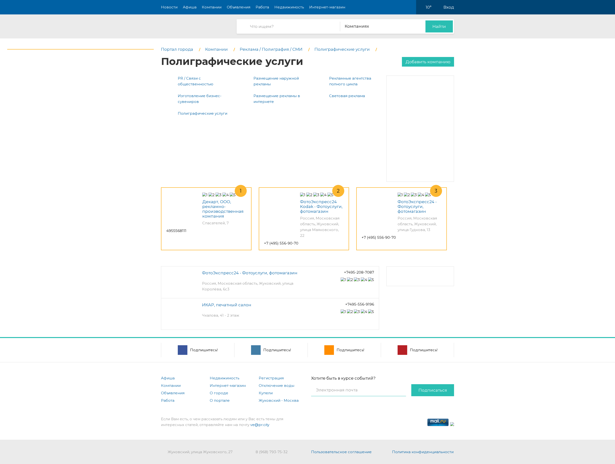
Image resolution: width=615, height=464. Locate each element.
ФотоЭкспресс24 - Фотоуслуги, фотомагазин (417, 206)
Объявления (238, 7)
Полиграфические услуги (202, 113)
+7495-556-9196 (359, 304)
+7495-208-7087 (359, 272)
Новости (169, 7)
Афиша (190, 7)
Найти (439, 26)
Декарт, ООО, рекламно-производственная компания (223, 209)
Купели (266, 393)
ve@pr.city (259, 424)
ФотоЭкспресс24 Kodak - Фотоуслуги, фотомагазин (321, 206)
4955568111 (176, 230)
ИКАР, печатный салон (226, 304)
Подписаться (432, 390)
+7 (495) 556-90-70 (281, 243)
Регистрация (271, 378)
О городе (219, 393)
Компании (211, 7)
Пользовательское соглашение (341, 452)
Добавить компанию (428, 61)
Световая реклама (347, 96)
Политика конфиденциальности (423, 452)
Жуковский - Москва (279, 400)
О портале (220, 400)
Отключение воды (276, 385)
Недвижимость (289, 7)
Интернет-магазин (327, 7)
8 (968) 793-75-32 (272, 452)
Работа (262, 7)
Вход (448, 7)
